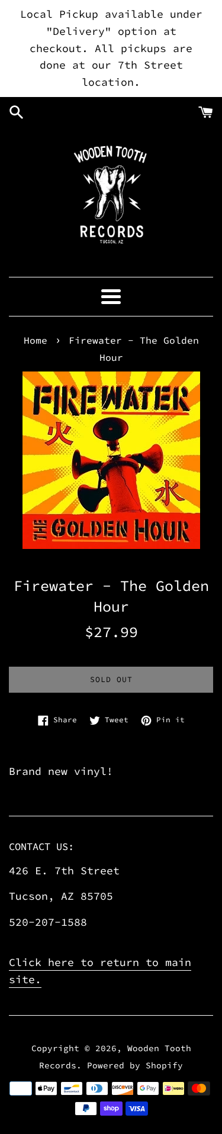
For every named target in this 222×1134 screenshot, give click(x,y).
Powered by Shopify (135, 1065)
